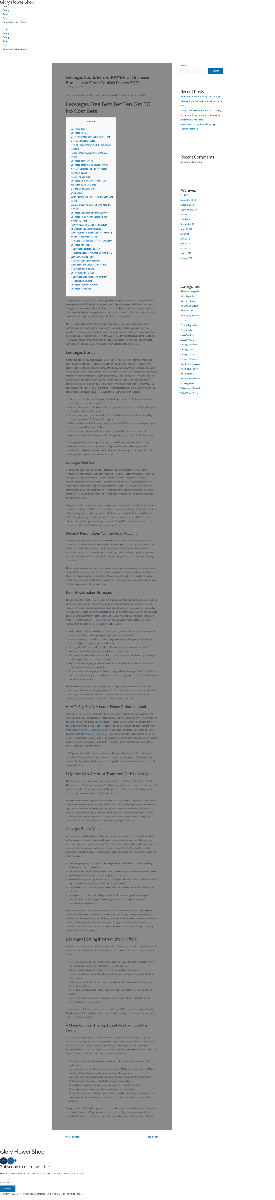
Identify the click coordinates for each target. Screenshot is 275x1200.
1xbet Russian (186, 310)
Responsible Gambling (81, 281)
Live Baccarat (77, 193)
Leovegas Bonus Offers (82, 161)
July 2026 (184, 195)
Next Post (154, 1136)
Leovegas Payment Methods (84, 284)
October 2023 (187, 205)
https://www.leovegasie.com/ (90, 730)
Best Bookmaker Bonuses (83, 141)
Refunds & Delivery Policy (15, 22)
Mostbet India (187, 373)
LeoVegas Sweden (189, 359)
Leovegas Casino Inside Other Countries (89, 213)
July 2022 (184, 234)
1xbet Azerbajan (188, 301)
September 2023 (188, 209)
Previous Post (70, 1136)
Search (183, 65)
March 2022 (185, 253)
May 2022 (185, 243)
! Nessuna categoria (189, 291)
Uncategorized (187, 383)
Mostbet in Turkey (189, 369)
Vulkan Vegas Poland (190, 388)
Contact (6, 18)
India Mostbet (187, 335)
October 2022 (187, 219)
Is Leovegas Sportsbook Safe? (85, 249)
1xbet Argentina (187, 296)
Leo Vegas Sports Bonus (82, 273)
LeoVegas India (187, 349)
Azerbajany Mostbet (190, 315)
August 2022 (186, 229)
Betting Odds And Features (84, 189)
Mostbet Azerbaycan (190, 364)
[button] (81, 30)
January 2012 (186, 258)
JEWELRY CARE (187, 340)
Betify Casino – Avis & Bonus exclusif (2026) (200, 110)
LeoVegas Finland (188, 344)
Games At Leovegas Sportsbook (86, 260)
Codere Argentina (188, 325)
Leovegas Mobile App (81, 288)
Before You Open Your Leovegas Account (90, 137)
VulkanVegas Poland (189, 393)
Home (6, 6)
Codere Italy (186, 330)
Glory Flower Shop (22, 1151)
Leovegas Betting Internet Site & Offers (89, 165)
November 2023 (188, 200)
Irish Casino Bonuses (80, 177)
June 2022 (185, 239)
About (6, 14)
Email (2, 1182)
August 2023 (186, 214)
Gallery (6, 10)
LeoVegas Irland (73, 87)
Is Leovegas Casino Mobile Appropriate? (89, 277)
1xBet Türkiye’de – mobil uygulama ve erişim (200, 96)
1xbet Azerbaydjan (189, 306)
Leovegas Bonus (79, 129)
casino (183, 320)
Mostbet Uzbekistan (190, 378)
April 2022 (185, 248)
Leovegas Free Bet (80, 133)
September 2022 (188, 224)
